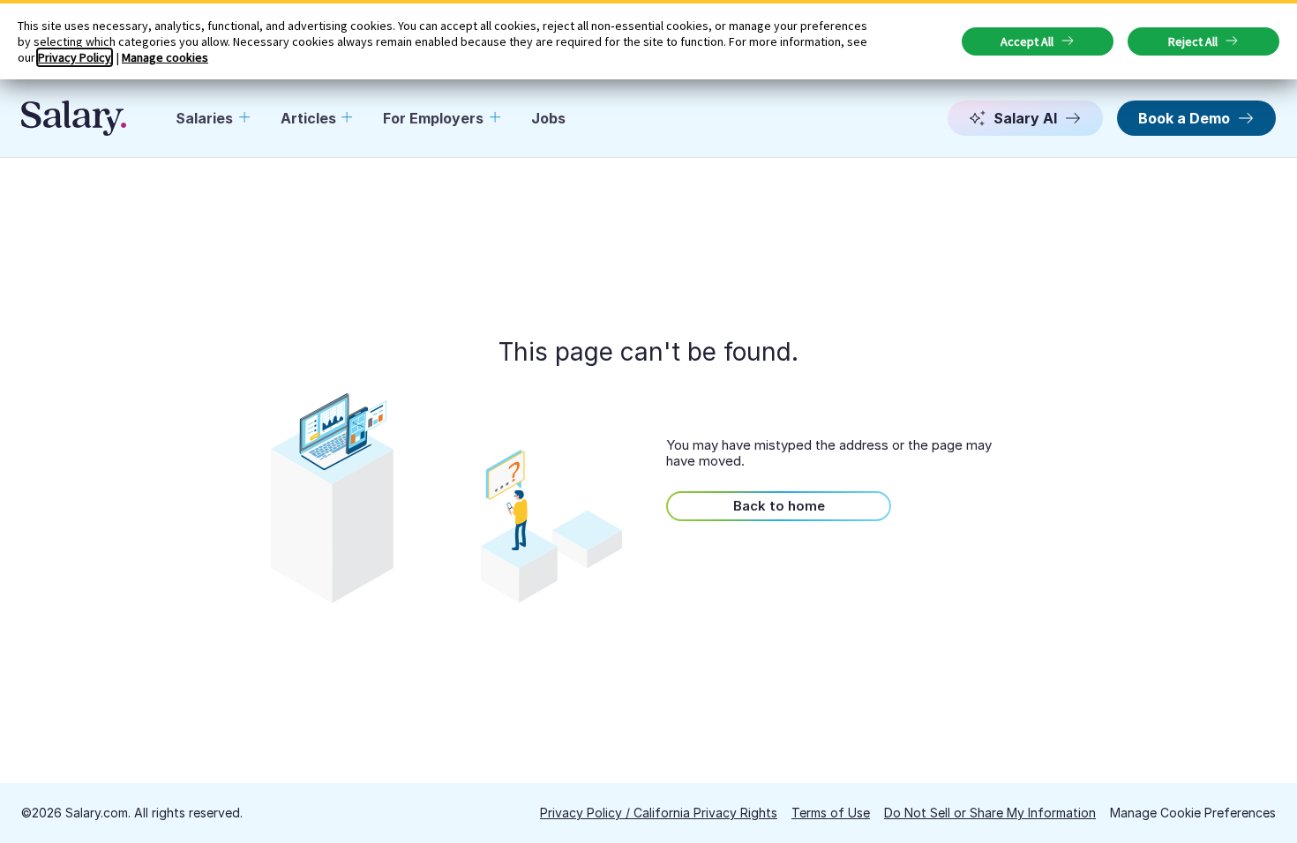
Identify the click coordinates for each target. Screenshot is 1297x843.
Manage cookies (165, 57)
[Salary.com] (73, 118)
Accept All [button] (1027, 41)
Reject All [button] (1193, 41)
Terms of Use (830, 812)
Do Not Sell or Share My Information (990, 812)
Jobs (548, 118)
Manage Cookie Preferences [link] (1193, 812)
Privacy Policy (74, 57)
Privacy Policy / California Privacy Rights (658, 812)
